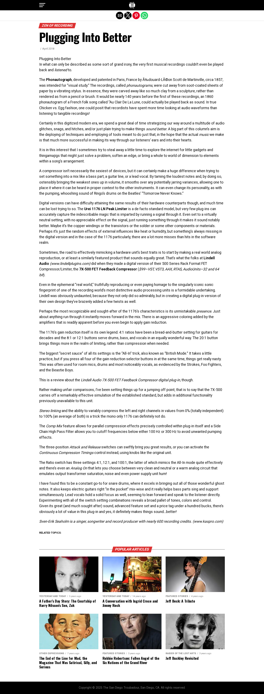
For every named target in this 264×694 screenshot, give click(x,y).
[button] (42, 5)
